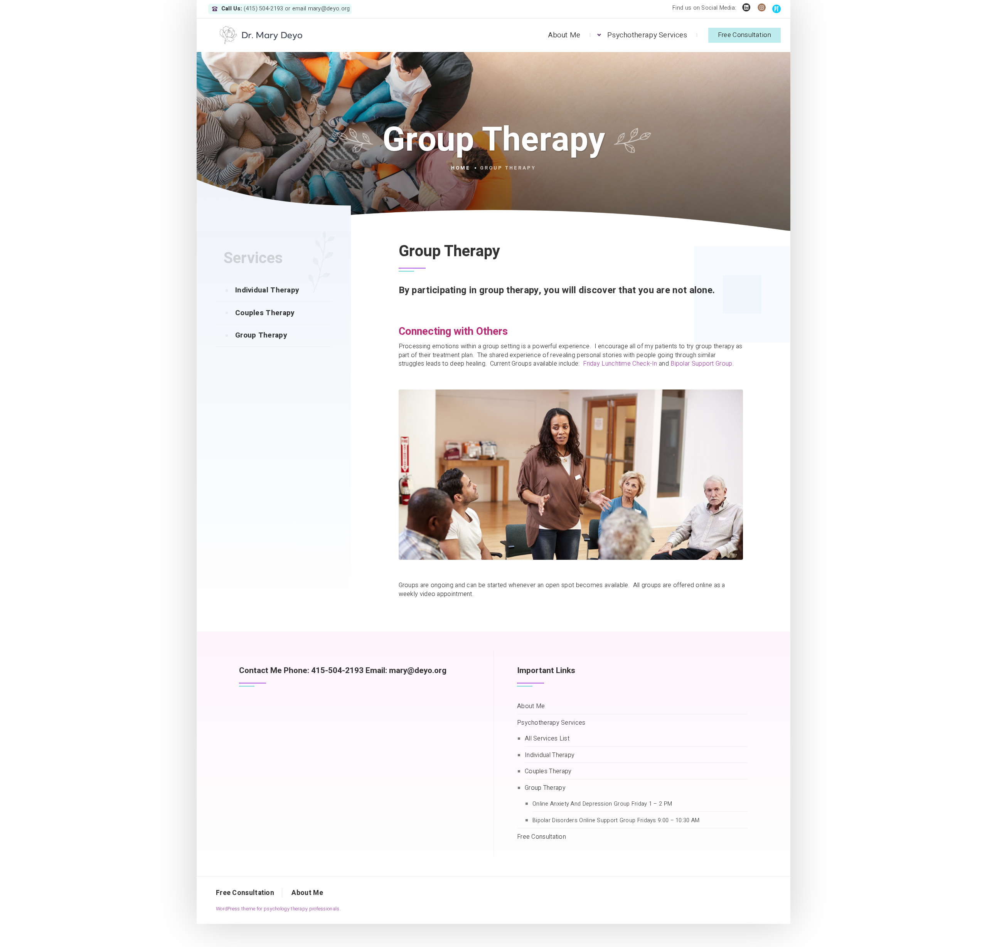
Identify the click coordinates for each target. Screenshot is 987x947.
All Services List (547, 738)
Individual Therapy (267, 290)
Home (460, 168)
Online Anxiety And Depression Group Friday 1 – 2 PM (602, 804)
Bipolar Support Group (701, 363)
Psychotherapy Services (647, 35)
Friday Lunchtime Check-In (620, 363)
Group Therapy (261, 335)
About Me (564, 35)
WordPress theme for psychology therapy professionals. (278, 908)
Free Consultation (744, 35)
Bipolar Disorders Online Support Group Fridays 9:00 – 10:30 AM (616, 820)
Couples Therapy (265, 312)
